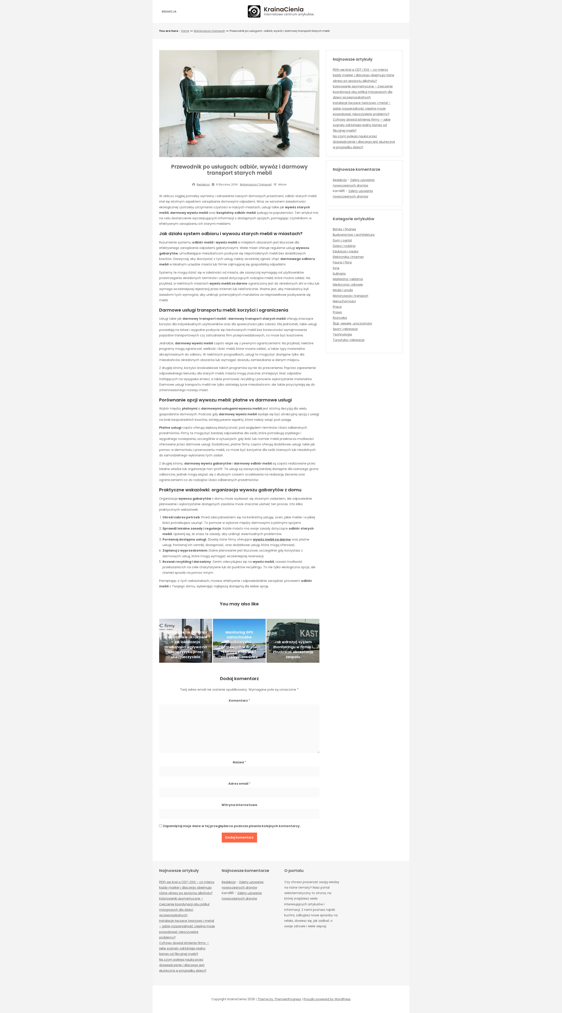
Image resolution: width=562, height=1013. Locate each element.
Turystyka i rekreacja (348, 340)
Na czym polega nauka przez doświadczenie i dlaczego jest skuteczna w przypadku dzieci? (364, 141)
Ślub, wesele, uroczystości (352, 323)
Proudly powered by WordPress (327, 999)
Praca (337, 307)
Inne (336, 268)
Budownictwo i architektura (354, 234)
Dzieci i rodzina (344, 246)
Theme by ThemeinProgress (279, 999)
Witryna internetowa (239, 805)
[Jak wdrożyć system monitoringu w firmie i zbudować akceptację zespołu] (293, 641)
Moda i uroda (343, 290)
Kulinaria (339, 273)
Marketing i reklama (348, 279)
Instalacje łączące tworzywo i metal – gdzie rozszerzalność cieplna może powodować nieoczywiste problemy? (362, 108)
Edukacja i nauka (345, 251)
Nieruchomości (344, 301)
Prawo (337, 312)
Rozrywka (340, 318)
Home (185, 31)
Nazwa (239, 762)
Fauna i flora (342, 262)
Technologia (342, 334)
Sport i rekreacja (345, 329)
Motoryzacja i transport (209, 31)
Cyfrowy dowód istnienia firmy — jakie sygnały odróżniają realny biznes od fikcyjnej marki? (362, 125)
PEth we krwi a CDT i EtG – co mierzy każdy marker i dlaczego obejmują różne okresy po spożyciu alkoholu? (363, 75)
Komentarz (239, 700)
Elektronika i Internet (348, 257)
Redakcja (169, 11)
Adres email (239, 783)
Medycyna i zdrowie (348, 284)
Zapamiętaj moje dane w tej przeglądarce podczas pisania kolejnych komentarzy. (232, 826)
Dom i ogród (342, 240)
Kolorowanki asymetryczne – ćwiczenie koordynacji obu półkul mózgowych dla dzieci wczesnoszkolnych (363, 92)
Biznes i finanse (344, 229)
